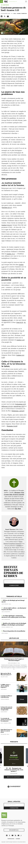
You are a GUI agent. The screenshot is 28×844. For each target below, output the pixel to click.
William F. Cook (4, 676)
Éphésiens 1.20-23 (18, 411)
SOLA (14, 13)
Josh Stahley (4, 689)
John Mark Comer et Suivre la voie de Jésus (6, 731)
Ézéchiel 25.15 (7, 207)
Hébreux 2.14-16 (7, 406)
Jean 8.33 (20, 322)
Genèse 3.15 (20, 340)
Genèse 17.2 (11, 254)
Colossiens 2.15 (20, 404)
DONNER (18, 838)
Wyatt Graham (5, 604)
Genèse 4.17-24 (7, 320)
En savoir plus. (14, 830)
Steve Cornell (5, 633)
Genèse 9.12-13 (6, 225)
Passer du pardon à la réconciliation (14, 631)
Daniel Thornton (22, 13)
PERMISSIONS (11, 838)
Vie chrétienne (5, 5)
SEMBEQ (19, 545)
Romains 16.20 (12, 426)
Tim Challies (3, 734)
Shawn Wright (4, 711)
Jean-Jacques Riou (6, 611)
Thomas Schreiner (5, 699)
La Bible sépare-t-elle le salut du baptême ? (6, 686)
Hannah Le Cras (7, 723)
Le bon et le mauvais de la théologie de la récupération (6, 708)
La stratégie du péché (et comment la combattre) (6, 720)
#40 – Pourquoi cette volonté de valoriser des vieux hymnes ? (13, 770)
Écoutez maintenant (14, 777)
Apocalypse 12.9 (18, 406)
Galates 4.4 (20, 355)
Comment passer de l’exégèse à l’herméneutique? (14, 659)
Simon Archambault (12, 663)
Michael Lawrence (6, 627)
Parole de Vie (7, 547)
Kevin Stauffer (13, 773)
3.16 (2, 357)
